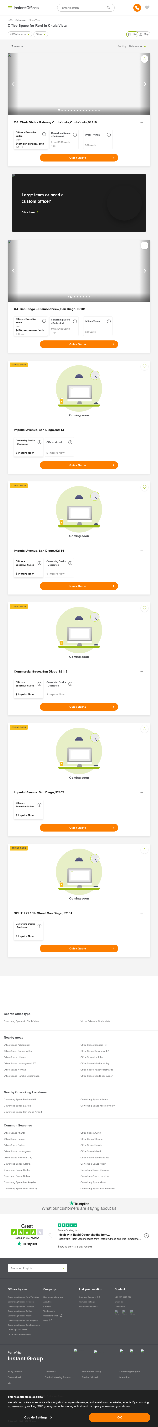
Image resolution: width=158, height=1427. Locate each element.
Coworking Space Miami (93, 1182)
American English (21, 1268)
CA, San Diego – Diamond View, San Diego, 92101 (50, 309)
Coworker (50, 1371)
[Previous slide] (13, 84)
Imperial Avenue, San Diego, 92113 (39, 430)
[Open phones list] (137, 8)
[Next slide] (144, 84)
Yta (9, 1383)
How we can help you (53, 1297)
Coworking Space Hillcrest (94, 1099)
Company (49, 1289)
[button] (44, 134)
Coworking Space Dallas (17, 1176)
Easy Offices (15, 1371)
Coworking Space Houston (95, 1176)
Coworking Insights (129, 1371)
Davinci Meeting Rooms (58, 1377)
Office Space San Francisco (95, 1157)
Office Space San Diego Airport (97, 1076)
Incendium (124, 1377)
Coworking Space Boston (17, 1170)
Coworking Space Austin (93, 1163)
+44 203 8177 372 (123, 1297)
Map (146, 34)
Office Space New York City (18, 1157)
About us (47, 1302)
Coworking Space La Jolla (17, 1105)
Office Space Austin (91, 1132)
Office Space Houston (92, 1145)
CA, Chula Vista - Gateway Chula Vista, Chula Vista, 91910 (55, 122)
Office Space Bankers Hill (94, 1045)
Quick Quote (77, 157)
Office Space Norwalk (15, 1069)
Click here (28, 212)
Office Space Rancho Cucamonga (22, 1076)
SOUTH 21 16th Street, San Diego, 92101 (43, 913)
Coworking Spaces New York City (23, 1297)
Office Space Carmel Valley (18, 1051)
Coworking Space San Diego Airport (23, 1112)
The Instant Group (91, 1371)
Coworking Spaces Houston (21, 1302)
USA (10, 20)
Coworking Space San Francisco (98, 1188)
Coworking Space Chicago (95, 1170)
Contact (120, 1289)
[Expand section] (142, 122)
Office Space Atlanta (14, 1132)
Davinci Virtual (90, 1377)
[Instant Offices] (26, 8)
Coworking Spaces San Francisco (24, 1325)
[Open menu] (10, 8)
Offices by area (18, 1289)
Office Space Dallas (14, 1145)
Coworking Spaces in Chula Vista (21, 1021)
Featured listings (87, 1302)
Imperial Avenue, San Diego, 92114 (39, 550)
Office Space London (17, 1329)
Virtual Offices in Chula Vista (95, 1021)
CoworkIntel (14, 1377)
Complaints (120, 1306)
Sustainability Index (88, 1306)
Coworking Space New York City (20, 1188)
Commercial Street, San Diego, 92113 (40, 671)
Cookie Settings (36, 1417)
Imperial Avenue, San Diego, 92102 (39, 792)
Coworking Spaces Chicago (21, 1306)
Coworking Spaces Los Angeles (23, 1320)
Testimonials (49, 1311)
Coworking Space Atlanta (17, 1163)
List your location (90, 1289)
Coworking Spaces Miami (20, 1315)
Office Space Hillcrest (15, 1057)
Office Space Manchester (19, 1334)
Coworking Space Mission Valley (98, 1105)
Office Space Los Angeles (17, 1151)
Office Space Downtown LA (95, 1051)
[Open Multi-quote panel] (147, 8)
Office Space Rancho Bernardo (97, 1069)
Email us (119, 1302)
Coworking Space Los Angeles (20, 1182)
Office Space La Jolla (92, 1057)
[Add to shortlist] (144, 59)
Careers (47, 1306)
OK (119, 1417)
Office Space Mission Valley (95, 1063)
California (20, 20)
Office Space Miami (91, 1151)
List (135, 34)
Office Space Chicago (92, 1139)
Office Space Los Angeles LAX (20, 1063)
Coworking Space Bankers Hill (20, 1099)
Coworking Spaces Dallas (20, 1311)
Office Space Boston (14, 1139)
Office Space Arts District (16, 1045)
